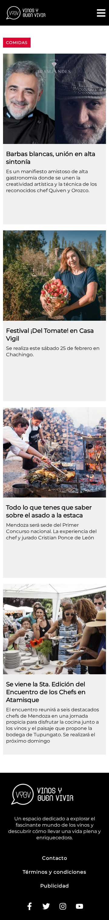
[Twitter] (46, 906)
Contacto (54, 858)
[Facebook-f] (29, 906)
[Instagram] (63, 906)
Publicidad (54, 886)
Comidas (17, 42)
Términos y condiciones (54, 872)
